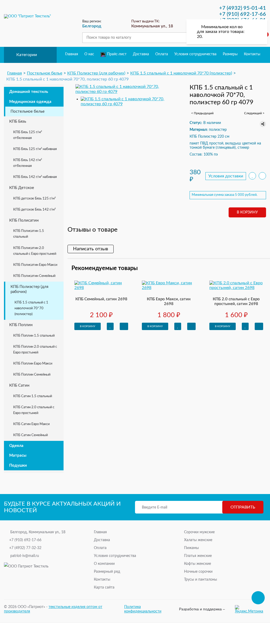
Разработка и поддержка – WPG (202, 609)
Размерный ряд (107, 572)
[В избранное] (252, 176)
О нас (89, 54)
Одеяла (16, 446)
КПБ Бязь (17, 121)
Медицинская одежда (30, 102)
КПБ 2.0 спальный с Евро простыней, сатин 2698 (236, 301)
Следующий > (254, 113)
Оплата (161, 54)
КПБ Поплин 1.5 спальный (34, 335)
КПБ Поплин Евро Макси (32, 363)
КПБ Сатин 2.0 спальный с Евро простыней (33, 410)
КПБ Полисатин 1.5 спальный (28, 233)
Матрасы (17, 455)
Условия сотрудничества (195, 54)
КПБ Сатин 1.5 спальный (32, 396)
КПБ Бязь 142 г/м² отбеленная (27, 163)
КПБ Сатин (19, 385)
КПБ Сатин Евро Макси (31, 424)
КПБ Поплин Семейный (31, 374)
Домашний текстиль (28, 92)
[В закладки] (110, 326)
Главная (71, 54)
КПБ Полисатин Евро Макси (35, 265)
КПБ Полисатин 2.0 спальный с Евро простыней (34, 251)
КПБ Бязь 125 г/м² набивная (35, 149)
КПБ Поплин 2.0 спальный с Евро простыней (35, 349)
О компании (104, 564)
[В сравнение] (262, 176)
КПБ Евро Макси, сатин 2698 (169, 301)
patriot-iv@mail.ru (24, 556)
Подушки (18, 465)
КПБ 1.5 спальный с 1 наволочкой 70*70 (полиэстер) (31, 308)
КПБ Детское (21, 188)
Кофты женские (197, 564)
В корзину (247, 212)
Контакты (252, 54)
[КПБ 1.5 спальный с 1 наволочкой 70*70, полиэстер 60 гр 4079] (126, 89)
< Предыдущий (202, 113)
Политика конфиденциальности (142, 609)
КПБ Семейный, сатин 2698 (101, 299)
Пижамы (191, 548)
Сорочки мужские (199, 532)
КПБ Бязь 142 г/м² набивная (35, 177)
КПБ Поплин (20, 325)
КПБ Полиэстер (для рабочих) (29, 289)
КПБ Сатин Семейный (30, 435)
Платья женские (198, 556)
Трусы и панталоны (200, 579)
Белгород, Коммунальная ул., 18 (37, 532)
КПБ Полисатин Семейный (34, 276)
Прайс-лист (117, 54)
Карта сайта (104, 587)
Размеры (230, 54)
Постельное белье (28, 111)
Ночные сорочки (198, 572)
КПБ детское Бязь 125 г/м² (34, 198)
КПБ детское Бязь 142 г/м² (34, 209)
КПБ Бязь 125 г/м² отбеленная (27, 135)
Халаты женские (198, 540)
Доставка (141, 54)
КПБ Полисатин (23, 220)
